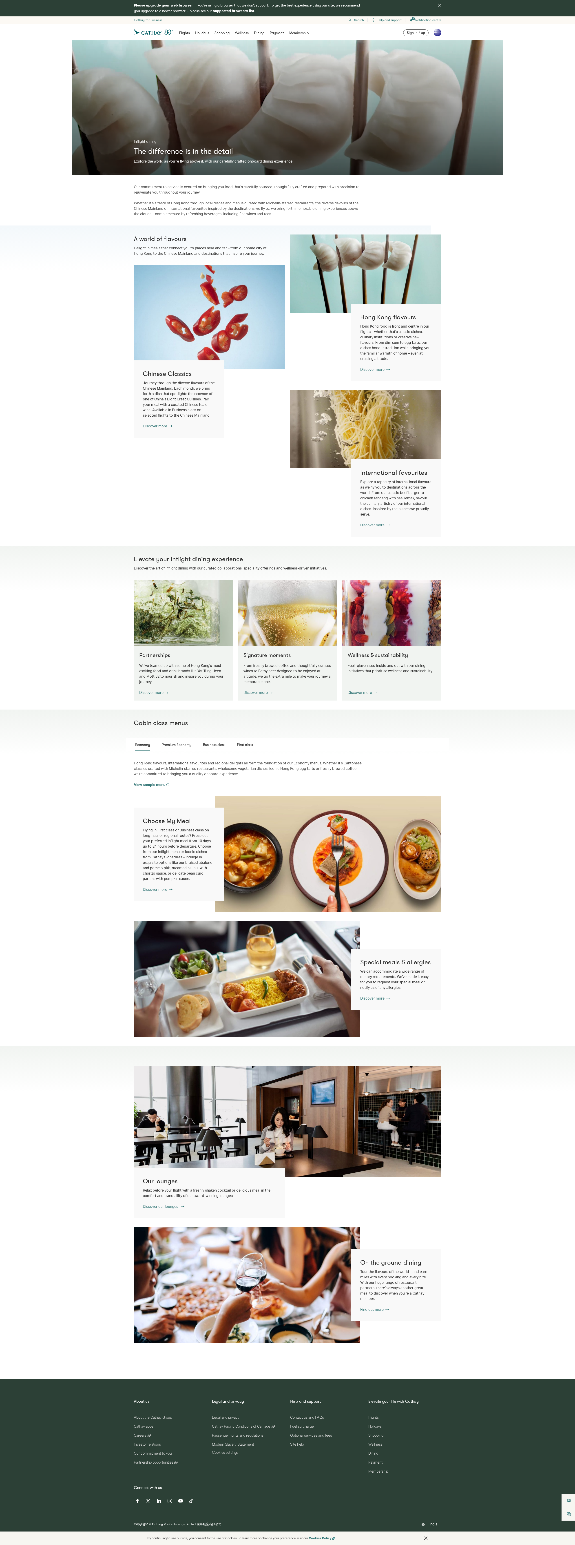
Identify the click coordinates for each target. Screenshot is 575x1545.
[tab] (142, 744)
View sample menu (150, 784)
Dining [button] (259, 33)
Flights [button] (184, 33)
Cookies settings (225, 1453)
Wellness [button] (242, 33)
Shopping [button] (222, 33)
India (433, 1524)
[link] (365, 273)
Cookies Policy (320, 1538)
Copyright (141, 1524)
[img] (439, 5)
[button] (153, 692)
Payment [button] (277, 33)
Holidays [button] (202, 33)
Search (359, 20)
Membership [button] (299, 33)
